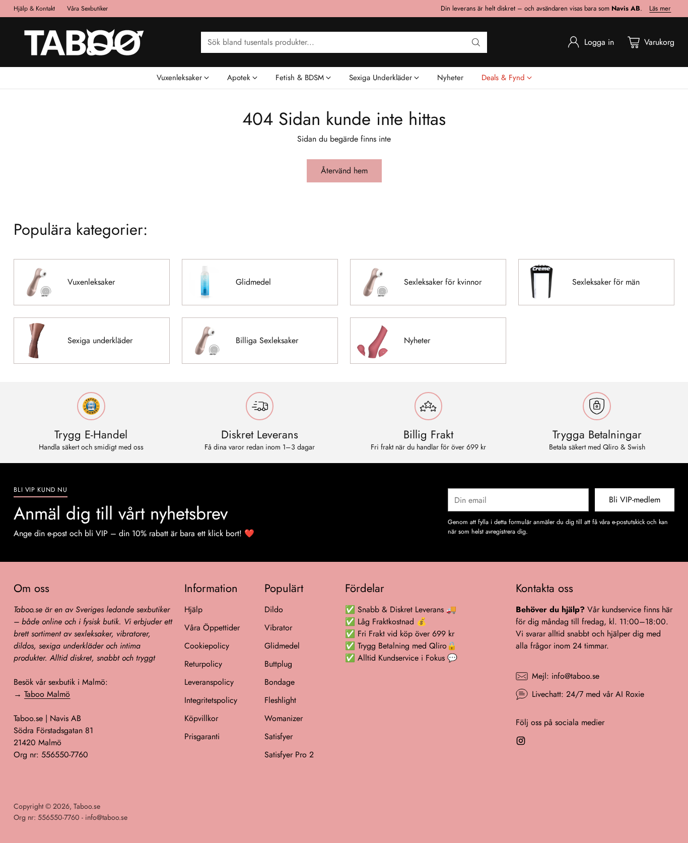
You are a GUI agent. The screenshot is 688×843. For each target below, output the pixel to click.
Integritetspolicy (210, 700)
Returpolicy (203, 664)
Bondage (279, 682)
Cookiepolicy (206, 646)
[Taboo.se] (84, 42)
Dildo (273, 609)
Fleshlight (280, 700)
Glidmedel (282, 646)
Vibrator (278, 627)
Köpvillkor (201, 718)
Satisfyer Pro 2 (289, 754)
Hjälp (193, 609)
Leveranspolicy (209, 682)
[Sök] (476, 42)
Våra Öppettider (212, 627)
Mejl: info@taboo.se (565, 676)
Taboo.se (87, 806)
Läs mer (660, 9)
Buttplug (278, 664)
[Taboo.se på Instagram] (521, 742)
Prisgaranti (202, 736)
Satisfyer (278, 736)
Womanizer (283, 718)
